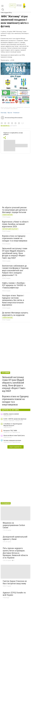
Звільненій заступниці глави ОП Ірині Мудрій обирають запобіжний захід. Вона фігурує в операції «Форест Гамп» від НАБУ (14, 253)
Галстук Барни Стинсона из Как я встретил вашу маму (15, 582)
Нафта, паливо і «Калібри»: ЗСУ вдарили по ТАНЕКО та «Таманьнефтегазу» (14, 285)
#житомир (3, 112)
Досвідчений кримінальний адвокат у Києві (15, 538)
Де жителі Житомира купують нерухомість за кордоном (15, 314)
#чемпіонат (16, 112)
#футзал (9, 112)
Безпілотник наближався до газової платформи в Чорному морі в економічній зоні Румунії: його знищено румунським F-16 (15, 270)
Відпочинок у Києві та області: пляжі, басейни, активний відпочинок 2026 (15, 224)
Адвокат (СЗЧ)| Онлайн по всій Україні (14, 593)
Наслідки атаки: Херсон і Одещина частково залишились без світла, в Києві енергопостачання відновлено (13, 300)
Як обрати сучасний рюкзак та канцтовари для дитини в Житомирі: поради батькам (14, 209)
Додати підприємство (15, 447)
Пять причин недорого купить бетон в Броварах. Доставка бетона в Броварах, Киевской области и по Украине (15, 553)
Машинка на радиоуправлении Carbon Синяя (14, 525)
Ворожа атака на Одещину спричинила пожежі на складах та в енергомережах (14, 238)
